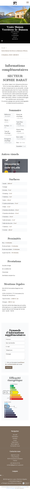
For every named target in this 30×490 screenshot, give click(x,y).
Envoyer (8, 367)
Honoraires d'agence (16, 481)
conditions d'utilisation (10, 488)
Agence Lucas (15, 455)
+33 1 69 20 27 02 (15, 463)
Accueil (3, 48)
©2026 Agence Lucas (9, 479)
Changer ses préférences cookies (11, 483)
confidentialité (23, 486)
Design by (27, 483)
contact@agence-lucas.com (15, 465)
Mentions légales (22, 479)
